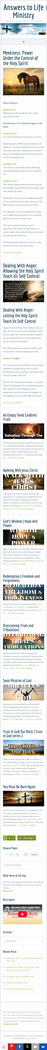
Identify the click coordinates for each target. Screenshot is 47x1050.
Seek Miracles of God (17, 680)
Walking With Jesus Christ (20, 470)
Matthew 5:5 (9, 109)
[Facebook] (20, 1046)
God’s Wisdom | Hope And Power (20, 523)
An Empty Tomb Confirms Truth (20, 417)
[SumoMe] (43, 1046)
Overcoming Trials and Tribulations (18, 627)
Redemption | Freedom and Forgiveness (21, 578)
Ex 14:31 (23, 506)
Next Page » (29, 838)
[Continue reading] (12, 252)
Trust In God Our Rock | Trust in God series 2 (22, 733)
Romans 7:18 (8, 358)
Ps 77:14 (12, 719)
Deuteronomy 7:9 (10, 1024)
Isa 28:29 (22, 561)
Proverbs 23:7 (9, 133)
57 (20, 838)
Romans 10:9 (36, 819)
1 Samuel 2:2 (16, 765)
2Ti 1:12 (31, 506)
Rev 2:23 (24, 607)
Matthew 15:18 (10, 181)
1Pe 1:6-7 (24, 665)
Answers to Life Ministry (24, 11)
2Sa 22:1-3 (7, 509)
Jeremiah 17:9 (9, 164)
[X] (27, 1046)
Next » (34, 854)
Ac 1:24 (16, 607)
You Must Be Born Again (19, 786)
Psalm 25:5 (7, 891)
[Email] (35, 1046)
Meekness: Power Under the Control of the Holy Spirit (20, 58)
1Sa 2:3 (37, 561)
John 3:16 (27, 819)
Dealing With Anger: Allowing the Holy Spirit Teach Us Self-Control (23, 270)
